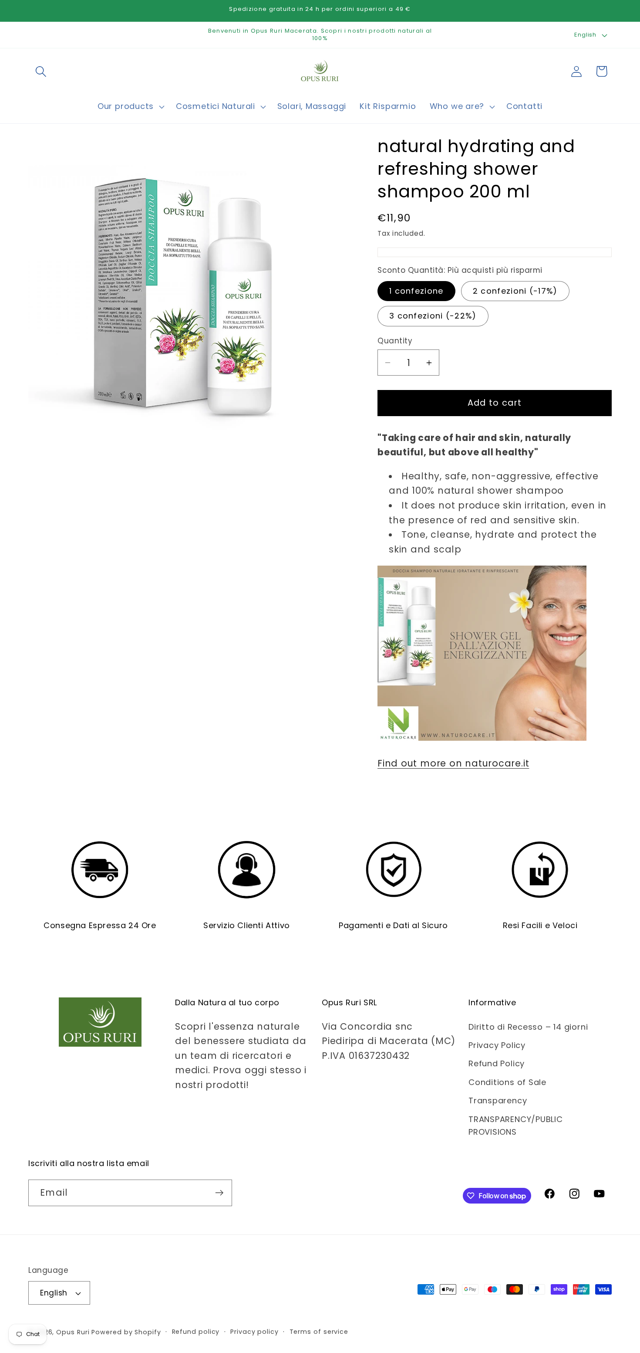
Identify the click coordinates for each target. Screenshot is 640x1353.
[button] (40, 71)
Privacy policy (254, 1331)
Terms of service (319, 1331)
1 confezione (416, 290)
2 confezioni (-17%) (515, 290)
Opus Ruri (72, 1332)
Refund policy (196, 1331)
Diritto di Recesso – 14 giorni (528, 1026)
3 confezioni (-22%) (433, 315)
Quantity (394, 341)
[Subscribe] (219, 1193)
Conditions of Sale (507, 1082)
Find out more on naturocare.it (453, 763)
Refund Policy (496, 1063)
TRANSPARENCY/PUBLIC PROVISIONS (515, 1125)
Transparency (497, 1100)
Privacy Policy (496, 1045)
